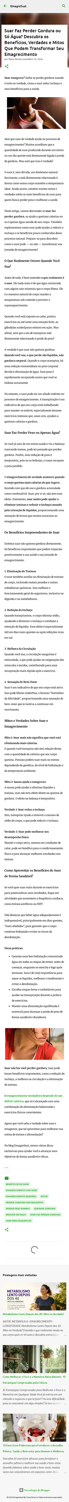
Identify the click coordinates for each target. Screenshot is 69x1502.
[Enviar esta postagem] (6, 1179)
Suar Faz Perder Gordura (45, 1214)
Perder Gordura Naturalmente (24, 1202)
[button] (6, 66)
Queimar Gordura (44, 1208)
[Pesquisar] (64, 5)
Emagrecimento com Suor (21, 1190)
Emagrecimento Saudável (21, 1196)
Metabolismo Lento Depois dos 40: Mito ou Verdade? (33, 1314)
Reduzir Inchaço (16, 1214)
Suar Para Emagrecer (18, 1220)
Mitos (44, 1196)
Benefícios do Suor (17, 1184)
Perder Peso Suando (18, 1208)
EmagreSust (18, 6)
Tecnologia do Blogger (37, 1490)
